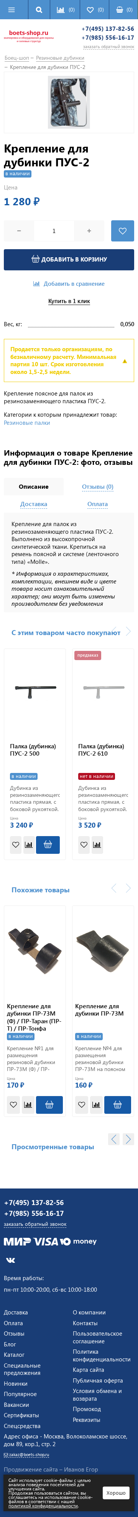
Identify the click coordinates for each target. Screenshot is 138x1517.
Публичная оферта (98, 1380)
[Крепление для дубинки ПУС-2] (69, 102)
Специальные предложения (22, 1369)
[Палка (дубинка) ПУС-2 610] (103, 692)
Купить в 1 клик (69, 301)
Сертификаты (21, 1415)
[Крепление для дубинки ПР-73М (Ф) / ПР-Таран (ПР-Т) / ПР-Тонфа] (35, 951)
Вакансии (16, 1404)
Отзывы (14, 1333)
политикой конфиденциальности (43, 1505)
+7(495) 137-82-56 (107, 28)
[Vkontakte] (10, 1260)
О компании (89, 1312)
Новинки (16, 1383)
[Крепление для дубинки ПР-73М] (103, 951)
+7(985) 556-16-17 (107, 37)
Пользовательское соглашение (97, 1337)
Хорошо (116, 1492)
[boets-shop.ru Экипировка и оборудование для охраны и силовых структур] (29, 38)
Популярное (20, 1394)
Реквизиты (86, 1419)
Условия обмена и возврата (97, 1394)
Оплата (13, 1323)
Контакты (85, 1323)
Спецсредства (22, 1426)
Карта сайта (88, 1369)
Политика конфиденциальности (102, 1355)
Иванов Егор (81, 1469)
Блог (10, 1344)
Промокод (87, 1409)
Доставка (16, 1312)
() (130, 9)
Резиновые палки (27, 422)
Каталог (14, 1354)
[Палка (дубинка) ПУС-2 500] (35, 692)
